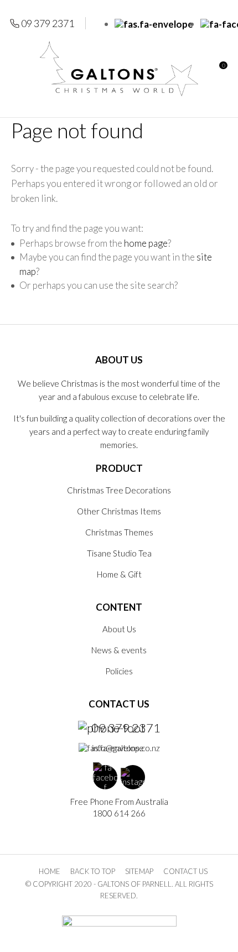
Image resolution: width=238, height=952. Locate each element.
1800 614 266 (119, 813)
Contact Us (185, 871)
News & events (119, 650)
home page (146, 243)
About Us (119, 629)
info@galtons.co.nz (126, 748)
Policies (119, 671)
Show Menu (17, 69)
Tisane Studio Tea (119, 553)
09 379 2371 (47, 23)
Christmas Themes (119, 532)
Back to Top (92, 871)
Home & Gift (119, 574)
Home (49, 871)
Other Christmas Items (119, 511)
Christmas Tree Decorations (119, 490)
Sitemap (139, 871)
